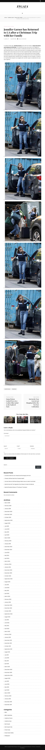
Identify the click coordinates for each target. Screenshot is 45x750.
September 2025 (8, 520)
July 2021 (7, 655)
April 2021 (7, 663)
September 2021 (8, 649)
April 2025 (7, 535)
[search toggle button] (40, 1)
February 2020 (8, 696)
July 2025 (7, 526)
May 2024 (7, 555)
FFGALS (22, 6)
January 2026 (8, 508)
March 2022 (7, 631)
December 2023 (8, 570)
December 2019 (8, 701)
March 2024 (7, 561)
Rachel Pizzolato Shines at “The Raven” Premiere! (16, 487)
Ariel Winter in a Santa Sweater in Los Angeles (22, 420)
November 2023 (8, 573)
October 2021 (8, 646)
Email (18, 446)
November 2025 (8, 514)
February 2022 (8, 634)
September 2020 (8, 675)
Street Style (14, 389)
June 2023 (7, 587)
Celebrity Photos (8, 718)
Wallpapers (7, 735)
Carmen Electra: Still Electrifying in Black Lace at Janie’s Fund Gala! (20, 481)
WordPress (22, 747)
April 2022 (7, 628)
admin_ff (7, 39)
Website (32, 446)
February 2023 (8, 599)
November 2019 (8, 704)
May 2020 (7, 687)
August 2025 (7, 523)
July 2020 (7, 681)
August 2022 (7, 617)
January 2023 (8, 602)
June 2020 (7, 684)
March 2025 (7, 538)
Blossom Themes (31, 746)
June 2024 (7, 552)
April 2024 (7, 558)
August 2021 (7, 652)
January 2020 (8, 698)
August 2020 (7, 678)
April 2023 (7, 593)
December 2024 (8, 546)
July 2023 (7, 584)
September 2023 (8, 578)
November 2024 (8, 549)
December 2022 (8, 605)
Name (5, 446)
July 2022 (7, 619)
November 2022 (8, 608)
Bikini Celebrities (8, 715)
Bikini (6, 712)
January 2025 (8, 543)
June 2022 (7, 622)
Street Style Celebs (9, 26)
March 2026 (7, 502)
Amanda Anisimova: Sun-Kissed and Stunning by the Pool (18, 475)
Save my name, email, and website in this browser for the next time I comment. (22, 454)
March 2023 (7, 596)
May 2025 (7, 532)
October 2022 (8, 611)
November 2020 (8, 672)
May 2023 (7, 590)
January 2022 (8, 637)
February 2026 (8, 505)
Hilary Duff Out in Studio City (8, 421)
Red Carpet (7, 724)
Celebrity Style (8, 721)
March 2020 (7, 693)
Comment (6, 433)
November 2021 (8, 643)
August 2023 (7, 581)
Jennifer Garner (18, 45)
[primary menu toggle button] (22, 13)
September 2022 (8, 614)
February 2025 (8, 540)
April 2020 (7, 690)
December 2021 (8, 640)
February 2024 (8, 564)
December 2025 (8, 511)
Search (5, 464)
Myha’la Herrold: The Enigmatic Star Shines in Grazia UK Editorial (19, 484)
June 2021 (7, 657)
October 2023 (8, 576)
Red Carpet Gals (8, 727)
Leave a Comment (22, 39)
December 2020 (8, 669)
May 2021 (7, 660)
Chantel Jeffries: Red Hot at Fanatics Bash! (14, 478)
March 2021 (7, 666)
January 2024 (8, 567)
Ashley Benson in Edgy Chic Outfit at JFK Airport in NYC (35, 420)
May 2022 (7, 625)
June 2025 (7, 529)
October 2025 (8, 517)
